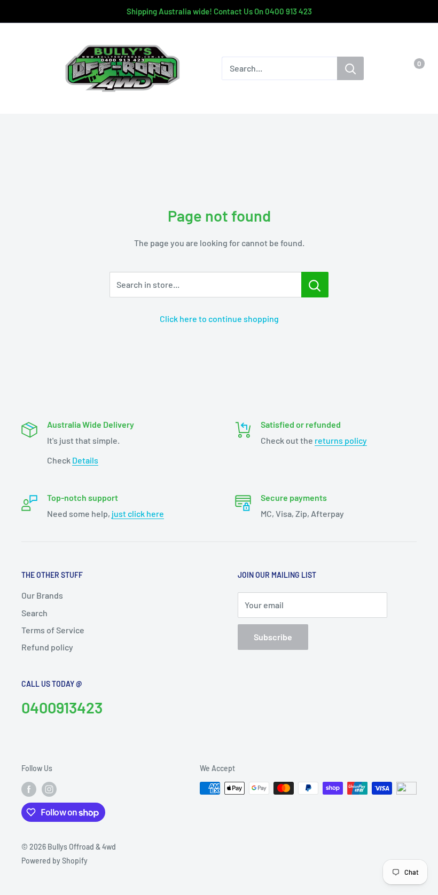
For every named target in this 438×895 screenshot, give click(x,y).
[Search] (350, 68)
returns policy (341, 440)
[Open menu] (26, 69)
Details (85, 460)
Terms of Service (52, 630)
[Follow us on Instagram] (49, 789)
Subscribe (273, 637)
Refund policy (47, 647)
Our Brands (42, 595)
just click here (138, 513)
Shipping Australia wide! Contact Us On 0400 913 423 (219, 11)
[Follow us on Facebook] (28, 789)
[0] (410, 68)
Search (34, 613)
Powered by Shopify (54, 860)
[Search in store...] (314, 284)
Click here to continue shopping (219, 318)
